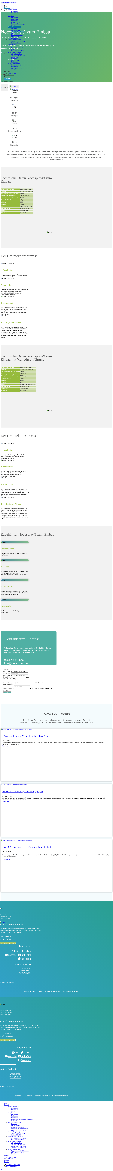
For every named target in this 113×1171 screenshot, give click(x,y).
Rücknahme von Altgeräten (70, 991)
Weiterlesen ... (6, 746)
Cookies (39, 991)
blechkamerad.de (26, 970)
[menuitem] (6, 6)
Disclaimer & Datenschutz (52, 991)
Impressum (27, 991)
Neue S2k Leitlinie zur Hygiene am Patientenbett (26, 847)
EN (16, 89)
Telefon (5, 681)
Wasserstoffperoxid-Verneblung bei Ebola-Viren (26, 736)
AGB (33, 991)
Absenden (6, 692)
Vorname (6, 670)
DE (7, 87)
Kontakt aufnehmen (7, 943)
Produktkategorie (9, 683)
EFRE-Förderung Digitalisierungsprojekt (22, 791)
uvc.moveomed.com (25, 972)
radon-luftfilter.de (25, 973)
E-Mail (6, 677)
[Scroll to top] (1, 1169)
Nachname (7, 673)
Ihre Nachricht (8, 688)
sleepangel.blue (26, 968)
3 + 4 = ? (6, 690)
